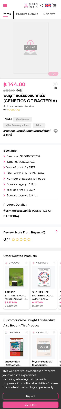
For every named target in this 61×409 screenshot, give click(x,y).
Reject (30, 396)
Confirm (30, 404)
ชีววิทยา (39, 125)
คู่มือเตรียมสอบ (22, 119)
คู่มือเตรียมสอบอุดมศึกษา (17, 125)
